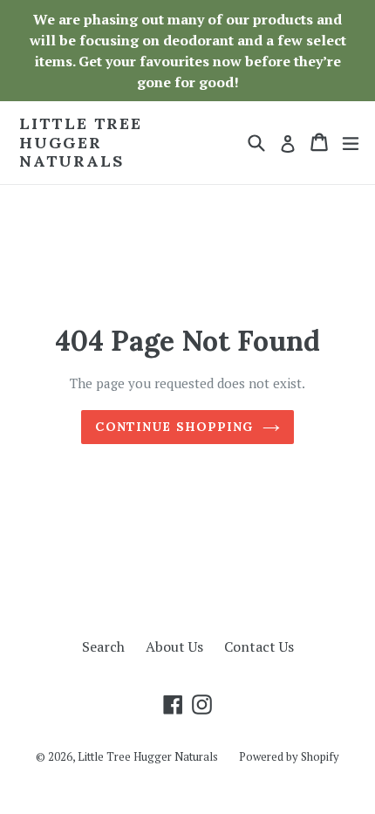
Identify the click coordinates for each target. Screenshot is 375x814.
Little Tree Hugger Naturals (80, 142)
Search (103, 646)
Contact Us (259, 646)
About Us (174, 646)
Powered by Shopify (289, 756)
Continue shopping (174, 426)
